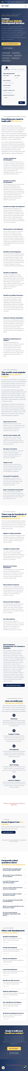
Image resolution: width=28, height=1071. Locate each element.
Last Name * (17, 75)
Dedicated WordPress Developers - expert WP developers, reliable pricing (14, 2)
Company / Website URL (9, 90)
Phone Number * (7, 85)
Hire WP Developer (8, 48)
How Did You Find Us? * (9, 95)
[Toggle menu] (26, 6)
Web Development (16, 14)
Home (2, 14)
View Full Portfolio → (8, 832)
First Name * (6, 75)
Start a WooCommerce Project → (14, 685)
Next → (22, 102)
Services (8, 14)
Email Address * (7, 80)
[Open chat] (25, 1067)
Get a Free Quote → (14, 1048)
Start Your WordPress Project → (11, 44)
